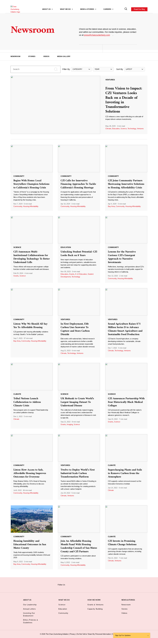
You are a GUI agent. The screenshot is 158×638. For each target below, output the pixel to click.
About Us (46, 9)
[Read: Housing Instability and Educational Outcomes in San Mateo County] (32, 537)
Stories (31, 56)
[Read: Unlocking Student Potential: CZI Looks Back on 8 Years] (79, 249)
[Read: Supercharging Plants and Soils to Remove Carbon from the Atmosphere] (126, 467)
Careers (107, 9)
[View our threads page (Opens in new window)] (81, 584)
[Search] (126, 9)
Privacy (73, 634)
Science (124, 129)
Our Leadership (30, 605)
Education (116, 129)
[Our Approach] (17, 9)
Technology (132, 129)
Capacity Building (95, 609)
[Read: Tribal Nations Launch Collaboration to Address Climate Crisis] (32, 395)
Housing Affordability (30, 206)
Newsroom (15, 56)
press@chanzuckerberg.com (97, 35)
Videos (46, 56)
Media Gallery (63, 56)
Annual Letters (29, 609)
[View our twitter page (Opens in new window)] (92, 584)
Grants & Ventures (95, 605)
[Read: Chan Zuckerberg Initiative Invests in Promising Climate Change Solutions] (126, 537)
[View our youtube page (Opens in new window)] (98, 584)
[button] (81, 69)
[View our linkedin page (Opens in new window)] (87, 584)
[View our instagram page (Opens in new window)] (75, 584)
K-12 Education (81, 274)
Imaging (70, 424)
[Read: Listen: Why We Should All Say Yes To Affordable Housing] (32, 322)
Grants (16, 276)
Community (17, 206)
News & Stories (87, 9)
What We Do (65, 9)
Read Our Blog (139, 9)
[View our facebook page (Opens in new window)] (70, 584)
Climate (108, 129)
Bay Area (111, 206)
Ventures (140, 129)
